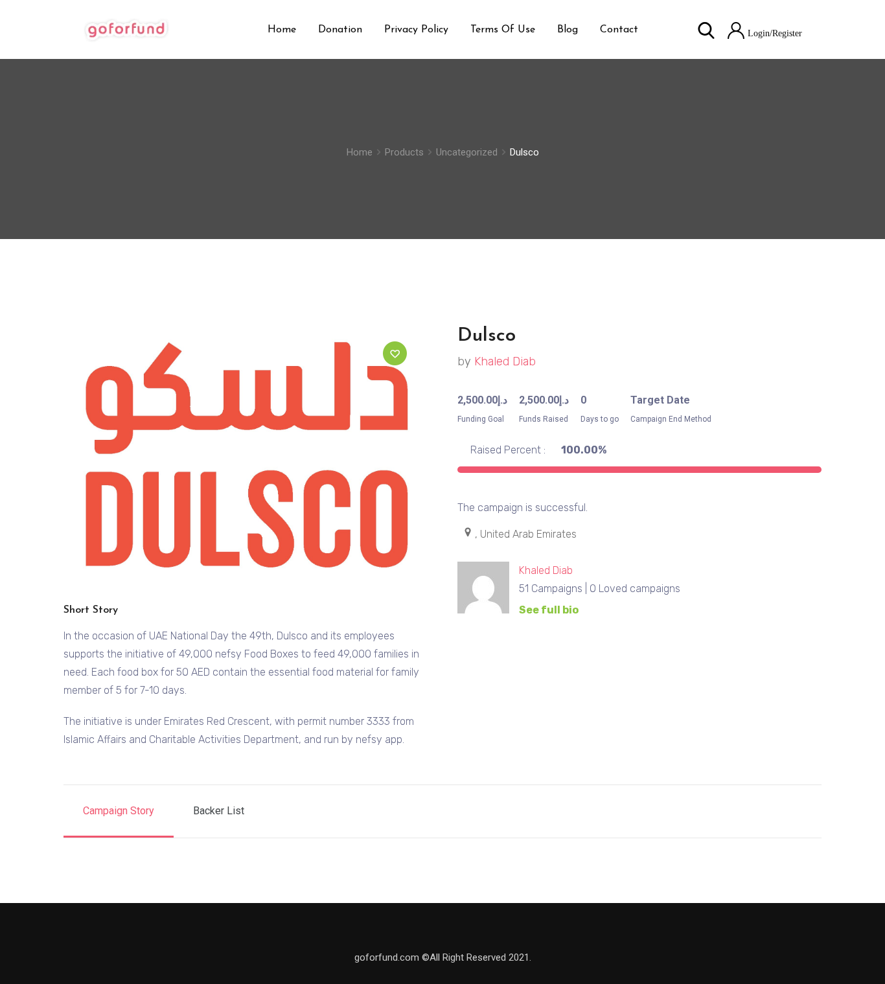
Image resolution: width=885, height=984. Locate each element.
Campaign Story (118, 811)
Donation (340, 30)
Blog (567, 30)
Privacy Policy (416, 30)
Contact (619, 30)
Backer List (218, 811)
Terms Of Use (502, 30)
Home (282, 30)
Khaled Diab (505, 361)
